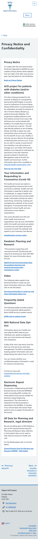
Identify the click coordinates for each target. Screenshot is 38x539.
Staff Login (32, 530)
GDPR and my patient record (15, 316)
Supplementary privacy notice (15, 235)
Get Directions (11, 503)
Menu (27, 15)
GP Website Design (24, 533)
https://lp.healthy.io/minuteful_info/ (17, 165)
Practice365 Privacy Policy (28, 528)
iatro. (34, 533)
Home (5, 35)
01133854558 (11, 507)
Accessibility (32, 526)
